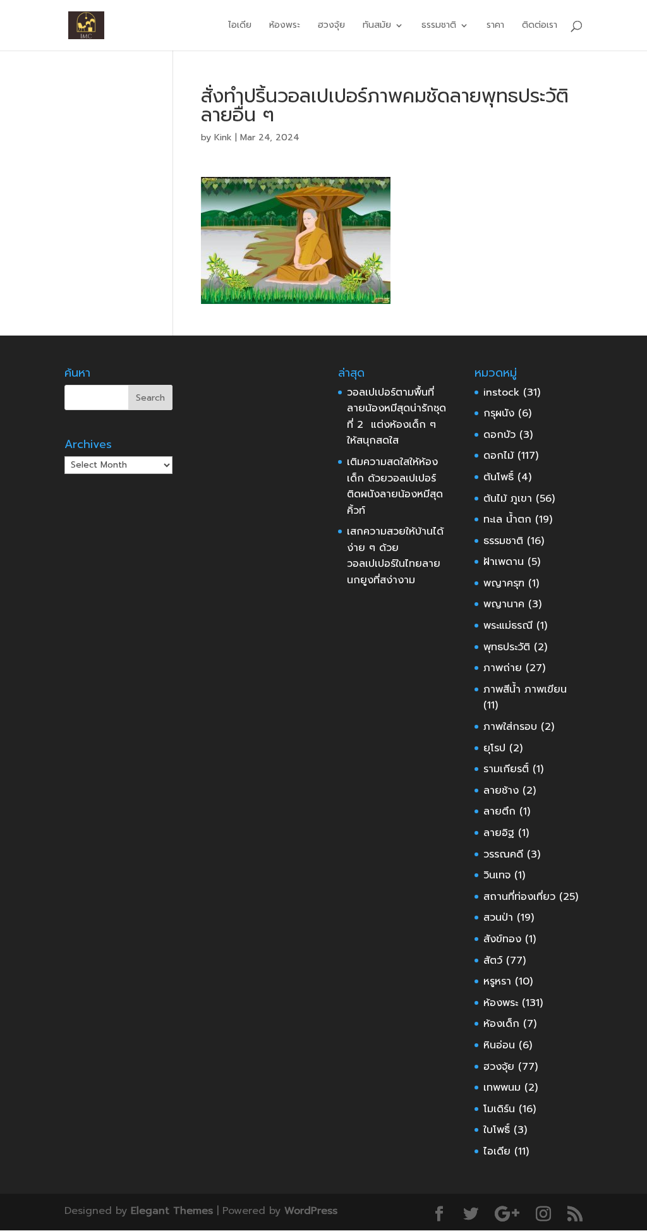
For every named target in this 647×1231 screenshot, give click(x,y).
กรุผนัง (498, 413)
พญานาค (503, 604)
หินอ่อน (499, 1045)
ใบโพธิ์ (496, 1129)
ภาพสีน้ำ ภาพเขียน (525, 689)
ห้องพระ (284, 26)
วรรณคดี (503, 854)
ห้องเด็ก (501, 1023)
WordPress (310, 1210)
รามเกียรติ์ (506, 769)
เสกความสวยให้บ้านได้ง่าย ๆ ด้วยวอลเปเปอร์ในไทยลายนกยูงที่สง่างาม (395, 556)
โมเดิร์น (499, 1109)
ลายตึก (499, 811)
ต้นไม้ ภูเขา (507, 498)
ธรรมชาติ (503, 541)
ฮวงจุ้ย (331, 26)
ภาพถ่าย (502, 668)
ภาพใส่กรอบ (510, 726)
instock (501, 392)
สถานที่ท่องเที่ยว (519, 896)
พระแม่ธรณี (508, 625)
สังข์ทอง (502, 939)
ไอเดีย (239, 26)
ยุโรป (494, 748)
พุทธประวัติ (506, 647)
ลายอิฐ (498, 832)
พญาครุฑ (503, 583)
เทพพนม (502, 1087)
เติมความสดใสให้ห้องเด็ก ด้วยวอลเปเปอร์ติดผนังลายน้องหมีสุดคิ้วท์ (395, 486)
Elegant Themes (172, 1210)
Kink (223, 137)
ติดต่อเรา (539, 26)
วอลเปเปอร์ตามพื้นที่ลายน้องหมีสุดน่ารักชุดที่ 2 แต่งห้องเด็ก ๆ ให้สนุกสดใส (396, 417)
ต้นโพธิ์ (498, 477)
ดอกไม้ (498, 455)
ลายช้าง (501, 790)
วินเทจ (497, 875)
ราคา (495, 26)
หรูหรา (497, 981)
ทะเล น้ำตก (507, 519)
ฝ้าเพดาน (503, 561)
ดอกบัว (499, 434)
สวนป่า (498, 917)
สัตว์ (492, 960)
